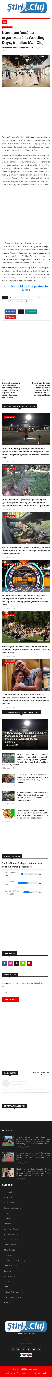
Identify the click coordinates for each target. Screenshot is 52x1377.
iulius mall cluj (22, 301)
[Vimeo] (29, 1349)
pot (31, 301)
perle (4, 301)
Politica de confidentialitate (16, 1373)
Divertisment (7, 27)
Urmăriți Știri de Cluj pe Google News (26, 288)
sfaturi (11, 301)
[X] (23, 1349)
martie (27, 298)
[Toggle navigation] (4, 22)
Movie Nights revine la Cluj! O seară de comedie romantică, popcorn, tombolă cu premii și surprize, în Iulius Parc (26, 649)
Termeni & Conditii (40, 1373)
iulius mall (18, 298)
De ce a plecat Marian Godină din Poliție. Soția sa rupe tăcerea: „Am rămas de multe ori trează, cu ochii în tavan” (32, 778)
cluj (11, 298)
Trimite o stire (26, 1343)
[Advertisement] (26, 110)
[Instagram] (18, 1349)
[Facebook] (13, 1349)
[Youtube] (34, 1349)
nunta (34, 298)
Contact (26, 1338)
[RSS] (39, 1349)
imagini (42, 298)
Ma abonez (10, 999)
